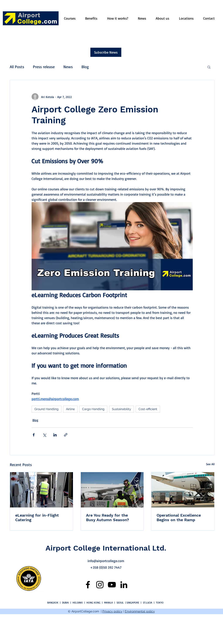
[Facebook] (88, 585)
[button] (209, 67)
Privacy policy (112, 611)
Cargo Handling (93, 409)
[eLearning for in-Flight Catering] (41, 489)
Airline (70, 409)
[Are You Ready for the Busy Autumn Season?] (112, 489)
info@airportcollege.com (106, 561)
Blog (85, 66)
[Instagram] (100, 585)
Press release (44, 66)
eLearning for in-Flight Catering (37, 517)
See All (210, 464)
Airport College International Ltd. (106, 548)
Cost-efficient (148, 409)
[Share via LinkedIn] (55, 435)
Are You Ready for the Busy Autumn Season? (107, 517)
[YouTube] (112, 585)
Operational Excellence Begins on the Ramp (179, 517)
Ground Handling (46, 409)
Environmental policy (140, 611)
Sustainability (121, 409)
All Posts (17, 66)
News (68, 66)
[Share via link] (66, 435)
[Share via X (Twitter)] (44, 435)
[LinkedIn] (124, 585)
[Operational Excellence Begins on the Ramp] (182, 489)
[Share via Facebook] (34, 435)
